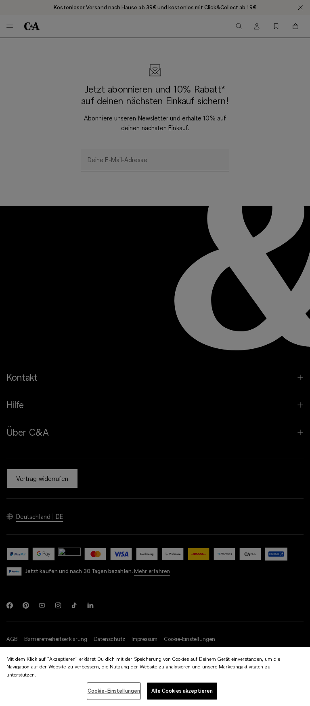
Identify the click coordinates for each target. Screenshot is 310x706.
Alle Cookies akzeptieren (182, 690)
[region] (155, 676)
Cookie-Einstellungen (114, 690)
